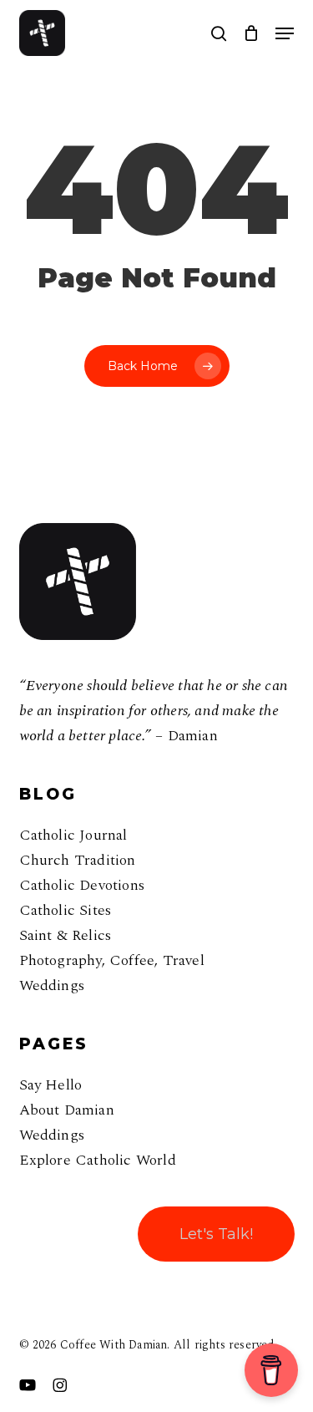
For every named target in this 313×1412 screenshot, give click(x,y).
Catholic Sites (65, 910)
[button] (284, 33)
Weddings (52, 985)
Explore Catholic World (97, 1160)
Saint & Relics (65, 935)
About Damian (66, 1110)
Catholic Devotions (82, 885)
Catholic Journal (73, 835)
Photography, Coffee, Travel (111, 960)
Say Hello (51, 1085)
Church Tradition (77, 860)
